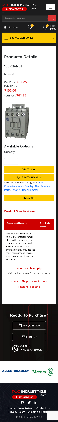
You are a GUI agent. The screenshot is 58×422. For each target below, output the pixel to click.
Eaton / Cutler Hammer (25, 190)
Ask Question (31, 325)
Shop (25, 281)
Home (14, 281)
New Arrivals (39, 281)
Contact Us (43, 408)
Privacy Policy (17, 412)
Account (14, 27)
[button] (29, 38)
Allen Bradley (25, 186)
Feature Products (29, 287)
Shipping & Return (38, 412)
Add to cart (29, 169)
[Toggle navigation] (50, 7)
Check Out (29, 198)
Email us (31, 337)
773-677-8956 (15, 9)
